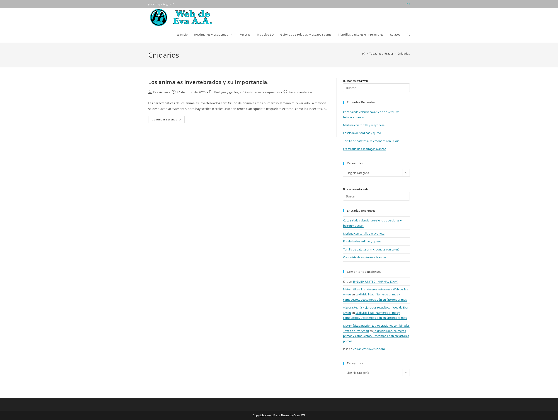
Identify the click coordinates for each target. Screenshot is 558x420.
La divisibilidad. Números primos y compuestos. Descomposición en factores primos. (376, 336)
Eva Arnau (160, 92)
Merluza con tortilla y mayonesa (363, 125)
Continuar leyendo (168, 120)
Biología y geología (227, 92)
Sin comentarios (300, 92)
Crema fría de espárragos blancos (364, 149)
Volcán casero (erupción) (369, 349)
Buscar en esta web (355, 81)
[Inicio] (363, 53)
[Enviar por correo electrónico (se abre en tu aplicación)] (407, 4)
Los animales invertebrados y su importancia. (208, 82)
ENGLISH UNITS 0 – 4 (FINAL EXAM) (375, 281)
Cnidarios (404, 53)
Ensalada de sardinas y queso (362, 133)
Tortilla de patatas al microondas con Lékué (371, 141)
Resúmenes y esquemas (262, 92)
